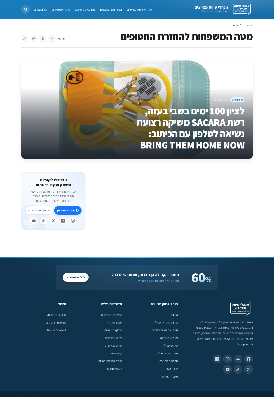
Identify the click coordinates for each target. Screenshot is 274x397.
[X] (53, 221)
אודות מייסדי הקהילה (165, 322)
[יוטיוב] (34, 221)
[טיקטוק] (44, 221)
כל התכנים (40, 9)
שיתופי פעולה (170, 345)
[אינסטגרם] (73, 221)
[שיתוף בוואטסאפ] (33, 38)
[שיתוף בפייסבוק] (51, 38)
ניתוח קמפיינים (61, 9)
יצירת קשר (172, 369)
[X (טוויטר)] (248, 369)
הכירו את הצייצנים (111, 9)
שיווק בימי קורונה (56, 315)
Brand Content (56, 330)
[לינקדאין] (63, 221)
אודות (174, 315)
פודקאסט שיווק (85, 9)
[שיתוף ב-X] (42, 38)
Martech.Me (114, 369)
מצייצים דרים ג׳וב (56, 322)
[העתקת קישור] (24, 38)
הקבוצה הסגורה (36, 210)
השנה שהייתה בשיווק (110, 361)
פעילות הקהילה (169, 338)
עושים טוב (237, 99)
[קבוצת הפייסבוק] (238, 359)
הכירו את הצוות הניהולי (165, 330)
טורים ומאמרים (113, 345)
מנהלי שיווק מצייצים (211, 7)
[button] (25, 9)
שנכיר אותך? (115, 322)
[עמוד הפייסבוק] (248, 359)
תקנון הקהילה (170, 376)
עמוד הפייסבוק (65, 210)
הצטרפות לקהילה (167, 353)
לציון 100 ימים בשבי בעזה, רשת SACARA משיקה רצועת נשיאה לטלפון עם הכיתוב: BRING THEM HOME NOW (191, 127)
